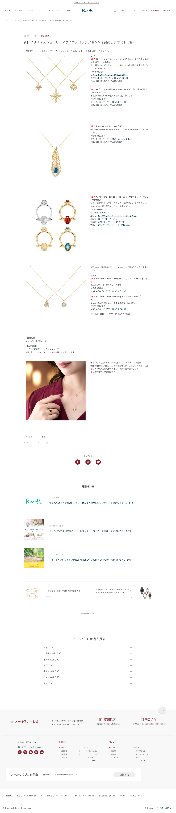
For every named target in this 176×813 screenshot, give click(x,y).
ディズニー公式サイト (164, 808)
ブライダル (6, 10)
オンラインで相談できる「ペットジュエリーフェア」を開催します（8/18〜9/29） (91, 531)
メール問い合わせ (26, 721)
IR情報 (17, 795)
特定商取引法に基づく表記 (107, 795)
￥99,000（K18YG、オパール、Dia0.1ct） (112, 139)
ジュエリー (18, 10)
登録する (124, 774)
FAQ (140, 795)
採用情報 (122, 795)
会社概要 (8, 795)
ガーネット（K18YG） (108, 219)
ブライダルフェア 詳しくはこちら (86, 2)
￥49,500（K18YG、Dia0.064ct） (108, 102)
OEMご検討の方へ (30, 795)
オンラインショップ (50, 349)
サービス (144, 10)
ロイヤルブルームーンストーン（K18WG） (117, 216)
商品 (43, 437)
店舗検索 (110, 719)
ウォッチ (29, 10)
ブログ (132, 795)
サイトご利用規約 (46, 795)
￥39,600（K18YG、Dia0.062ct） (108, 291)
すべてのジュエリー (92, 751)
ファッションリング (92, 754)
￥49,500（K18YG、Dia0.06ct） (109, 75)
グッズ (39, 10)
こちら (33, 742)
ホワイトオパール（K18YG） (111, 222)
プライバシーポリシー (63, 795)
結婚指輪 (113, 751)
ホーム (8, 20)
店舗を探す (155, 10)
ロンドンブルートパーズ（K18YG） (114, 225)
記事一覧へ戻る (88, 613)
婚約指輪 (113, 754)
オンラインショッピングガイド (84, 795)
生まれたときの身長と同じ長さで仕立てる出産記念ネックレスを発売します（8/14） (91, 503)
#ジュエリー (44, 443)
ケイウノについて (64, 10)
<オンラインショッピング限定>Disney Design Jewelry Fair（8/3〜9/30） (90, 560)
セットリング (65, 757)
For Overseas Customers (32, 747)
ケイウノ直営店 (33, 349)
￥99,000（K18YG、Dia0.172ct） (110, 78)
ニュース (133, 10)
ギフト (50, 10)
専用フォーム (57, 724)
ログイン (123, 10)
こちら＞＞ (116, 372)
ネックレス (89, 757)
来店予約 (167, 10)
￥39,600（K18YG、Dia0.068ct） (108, 309)
